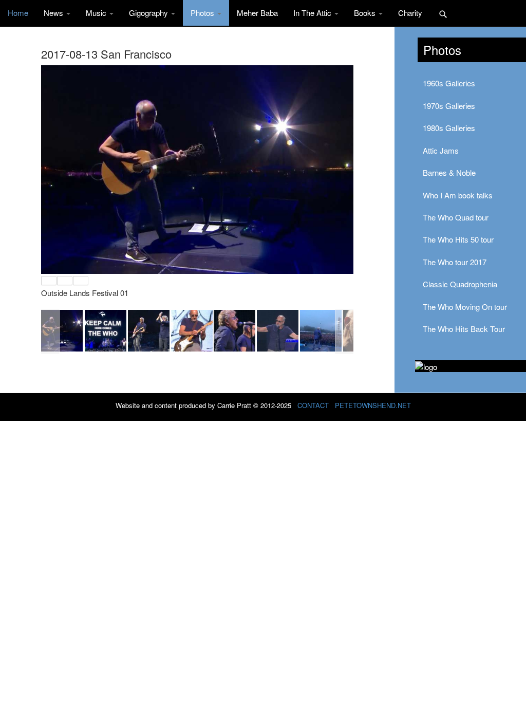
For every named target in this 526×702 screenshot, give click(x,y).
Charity (410, 12)
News (54, 12)
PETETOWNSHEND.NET (373, 405)
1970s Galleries (449, 105)
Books (366, 12)
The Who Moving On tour (465, 306)
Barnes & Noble (449, 172)
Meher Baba (257, 12)
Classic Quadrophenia (460, 284)
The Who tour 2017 (454, 261)
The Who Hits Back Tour (464, 328)
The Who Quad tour (456, 217)
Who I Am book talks (458, 195)
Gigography (149, 12)
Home (18, 12)
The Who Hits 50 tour (458, 239)
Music (97, 12)
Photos (203, 12)
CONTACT (313, 405)
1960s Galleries (449, 83)
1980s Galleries (449, 127)
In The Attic (313, 12)
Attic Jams (441, 150)
